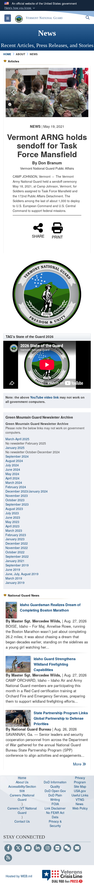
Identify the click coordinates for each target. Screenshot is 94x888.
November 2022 (16, 547)
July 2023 (12, 513)
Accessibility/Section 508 (22, 788)
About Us (22, 782)
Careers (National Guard (22, 797)
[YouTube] (28, 848)
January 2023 (14, 539)
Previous (13, 92)
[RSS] (8, 858)
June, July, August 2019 (22, 574)
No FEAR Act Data (55, 814)
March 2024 (13, 482)
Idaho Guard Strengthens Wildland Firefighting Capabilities (55, 664)
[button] (20, 8)
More (77, 764)
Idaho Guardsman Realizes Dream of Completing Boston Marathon (50, 607)
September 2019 (17, 565)
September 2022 (17, 556)
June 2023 (12, 517)
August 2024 (14, 460)
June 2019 (12, 569)
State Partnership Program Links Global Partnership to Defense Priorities (61, 718)
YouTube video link (44, 397)
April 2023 (12, 526)
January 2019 (14, 582)
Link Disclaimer (55, 808)
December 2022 (16, 543)
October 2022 (14, 552)
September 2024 (17, 456)
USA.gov (80, 791)
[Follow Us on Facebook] (8, 848)
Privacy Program (80, 780)
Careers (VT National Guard (22, 810)
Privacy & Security (55, 823)
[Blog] (67, 848)
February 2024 (15, 487)
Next (80, 92)
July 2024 (12, 465)
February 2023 (15, 535)
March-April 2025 (17, 439)
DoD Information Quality (55, 784)
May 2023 (12, 522)
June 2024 (12, 469)
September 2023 (17, 504)
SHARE (38, 236)
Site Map (80, 786)
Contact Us (22, 821)
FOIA (55, 804)
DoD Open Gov (55, 791)
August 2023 (14, 508)
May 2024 (12, 474)
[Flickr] (57, 848)
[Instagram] (47, 848)
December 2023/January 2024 (26, 491)
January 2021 (14, 561)
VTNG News (80, 801)
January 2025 (14, 447)
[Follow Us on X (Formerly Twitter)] (18, 848)
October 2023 (14, 500)
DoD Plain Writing (55, 797)
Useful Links (79, 795)
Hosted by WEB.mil (19, 876)
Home (22, 778)
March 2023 (13, 530)
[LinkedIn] (38, 848)
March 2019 (13, 578)
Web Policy (80, 808)
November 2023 (16, 495)
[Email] (77, 848)
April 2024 (12, 478)
